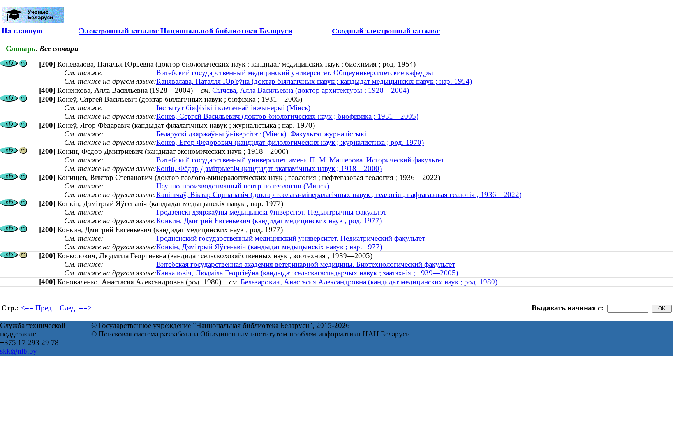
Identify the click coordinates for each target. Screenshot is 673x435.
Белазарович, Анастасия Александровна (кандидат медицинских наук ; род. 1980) (369, 282)
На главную (22, 31)
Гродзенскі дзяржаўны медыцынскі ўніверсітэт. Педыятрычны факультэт (271, 212)
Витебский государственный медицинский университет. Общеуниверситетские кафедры (294, 73)
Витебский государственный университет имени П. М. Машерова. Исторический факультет (300, 160)
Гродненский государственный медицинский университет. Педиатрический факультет (290, 238)
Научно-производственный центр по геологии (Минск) (242, 186)
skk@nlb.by (18, 351)
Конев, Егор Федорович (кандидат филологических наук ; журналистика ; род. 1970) (290, 142)
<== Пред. (37, 308)
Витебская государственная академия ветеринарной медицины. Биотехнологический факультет (305, 264)
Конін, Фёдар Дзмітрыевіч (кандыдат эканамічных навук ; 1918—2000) (269, 168)
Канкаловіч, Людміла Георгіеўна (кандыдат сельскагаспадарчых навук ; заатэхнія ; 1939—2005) (307, 273)
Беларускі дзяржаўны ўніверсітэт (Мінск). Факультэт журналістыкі (261, 134)
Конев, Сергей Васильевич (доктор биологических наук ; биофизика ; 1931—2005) (287, 116)
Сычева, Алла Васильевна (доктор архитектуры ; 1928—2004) (310, 90)
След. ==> (76, 308)
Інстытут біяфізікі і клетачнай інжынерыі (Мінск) (233, 108)
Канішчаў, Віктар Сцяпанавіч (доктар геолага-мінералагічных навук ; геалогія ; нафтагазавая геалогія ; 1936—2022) (338, 194)
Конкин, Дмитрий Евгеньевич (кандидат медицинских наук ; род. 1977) (269, 221)
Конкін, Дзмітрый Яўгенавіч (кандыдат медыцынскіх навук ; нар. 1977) (269, 247)
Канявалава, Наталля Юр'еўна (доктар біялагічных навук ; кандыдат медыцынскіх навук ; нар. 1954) (314, 81)
